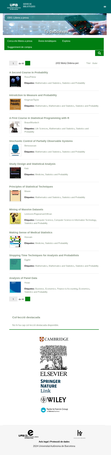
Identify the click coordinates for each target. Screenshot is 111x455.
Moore (27, 191)
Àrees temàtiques (47, 41)
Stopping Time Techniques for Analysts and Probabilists (44, 255)
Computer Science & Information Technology (75, 220)
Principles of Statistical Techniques (31, 186)
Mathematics (41, 106)
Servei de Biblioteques (29, 5)
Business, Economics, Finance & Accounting (56, 289)
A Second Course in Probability (28, 72)
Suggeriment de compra (19, 47)
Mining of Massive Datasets (26, 209)
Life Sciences (41, 128)
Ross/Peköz (30, 77)
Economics (84, 289)
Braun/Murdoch (31, 122)
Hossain (28, 237)
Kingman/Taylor (31, 100)
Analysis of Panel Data (23, 278)
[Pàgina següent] (27, 63)
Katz (26, 168)
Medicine (39, 174)
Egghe (27, 260)
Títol (88, 63)
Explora (66, 41)
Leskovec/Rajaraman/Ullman (38, 214)
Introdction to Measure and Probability (33, 95)
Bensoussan (30, 145)
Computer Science (44, 220)
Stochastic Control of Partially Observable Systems (41, 141)
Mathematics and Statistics (48, 83)
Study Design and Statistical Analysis (32, 163)
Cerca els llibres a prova (19, 41)
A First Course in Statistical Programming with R (39, 118)
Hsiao (27, 282)
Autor (94, 63)
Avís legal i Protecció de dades (54, 441)
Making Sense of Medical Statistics (30, 232)
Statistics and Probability (73, 83)
